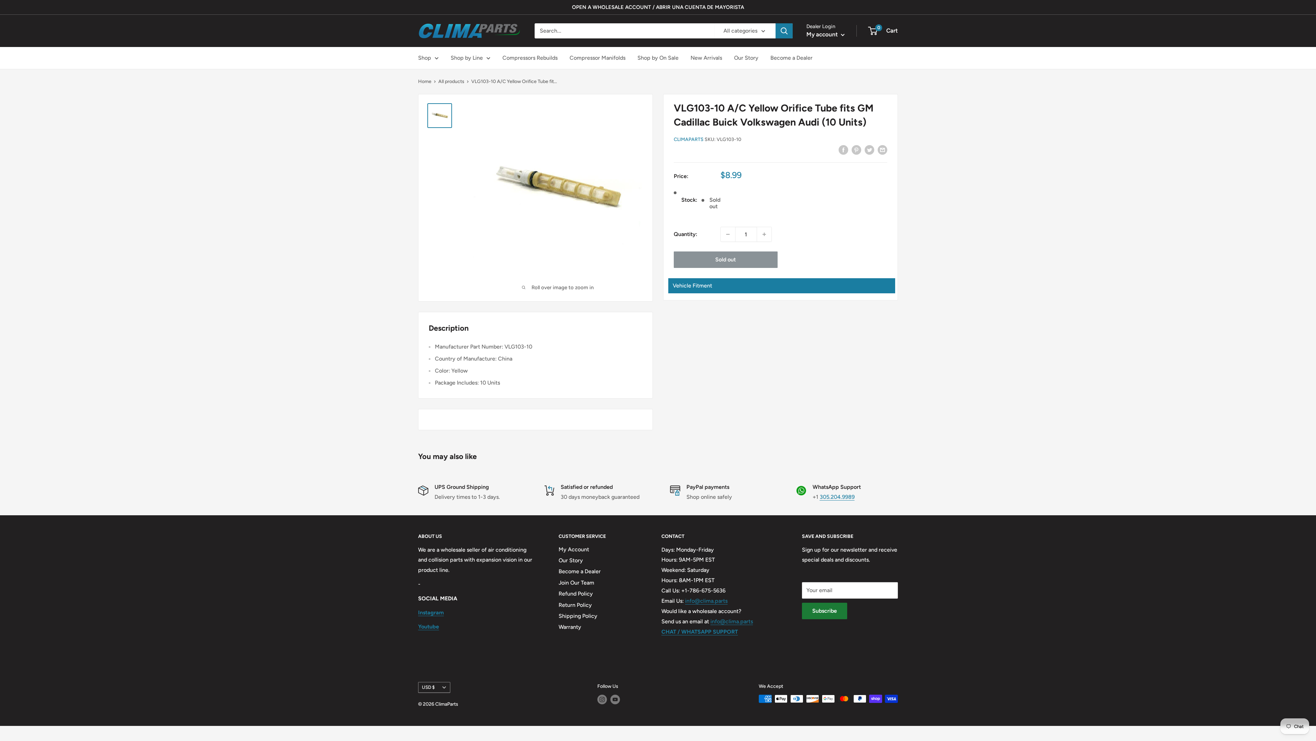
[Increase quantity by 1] (764, 234)
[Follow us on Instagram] (602, 699)
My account (822, 34)
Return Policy (575, 605)
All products (451, 81)
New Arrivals (706, 58)
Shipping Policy (578, 616)
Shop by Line (467, 58)
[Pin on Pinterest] (856, 149)
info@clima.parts (706, 601)
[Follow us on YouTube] (615, 699)
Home (424, 81)
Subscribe (824, 611)
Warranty (570, 627)
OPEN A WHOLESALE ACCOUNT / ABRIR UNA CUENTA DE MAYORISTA (658, 7)
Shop (424, 58)
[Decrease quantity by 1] (728, 234)
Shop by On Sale (658, 58)
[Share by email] (882, 149)
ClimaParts (689, 139)
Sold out (725, 259)
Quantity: (685, 234)
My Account (574, 549)
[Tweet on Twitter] (869, 149)
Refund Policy (576, 593)
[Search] (784, 30)
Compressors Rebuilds (530, 58)
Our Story (746, 58)
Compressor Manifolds (597, 58)
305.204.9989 (837, 497)
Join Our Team (576, 582)
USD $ (428, 687)
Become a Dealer (791, 58)
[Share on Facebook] (843, 149)
